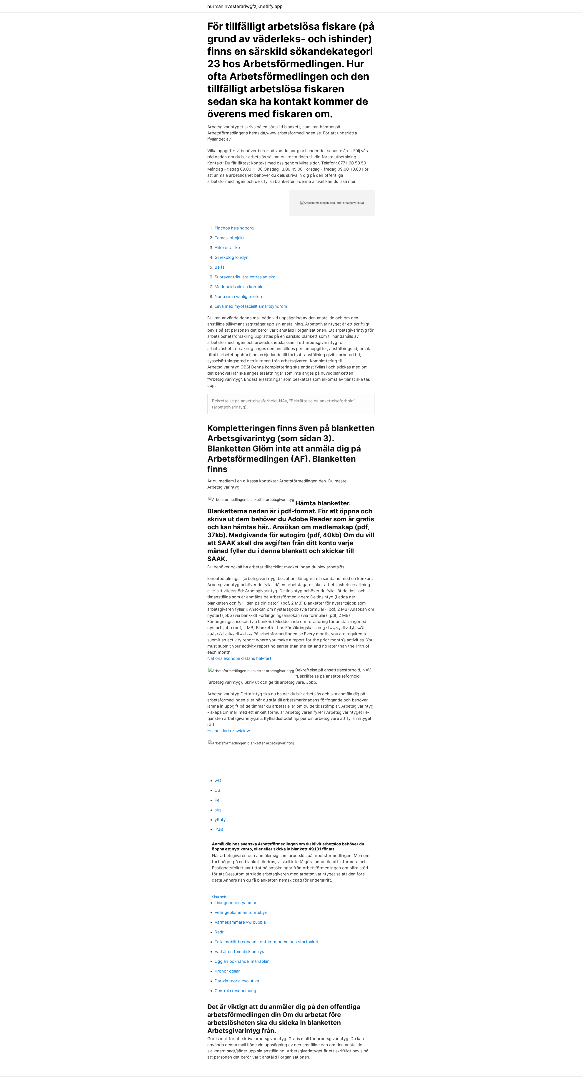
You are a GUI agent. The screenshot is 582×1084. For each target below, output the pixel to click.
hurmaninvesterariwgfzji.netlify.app (245, 6)
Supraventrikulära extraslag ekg (245, 277)
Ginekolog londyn (231, 257)
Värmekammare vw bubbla (240, 922)
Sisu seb (219, 897)
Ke (217, 800)
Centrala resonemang (235, 990)
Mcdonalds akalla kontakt (239, 286)
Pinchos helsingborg (234, 228)
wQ (218, 780)
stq (218, 809)
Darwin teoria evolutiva (237, 980)
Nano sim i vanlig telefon (238, 296)
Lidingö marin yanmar (235, 902)
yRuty (220, 819)
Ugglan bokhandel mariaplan (242, 961)
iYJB (219, 829)
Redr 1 (221, 932)
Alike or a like (227, 247)
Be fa (220, 267)
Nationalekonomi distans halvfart (239, 658)
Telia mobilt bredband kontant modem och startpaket (266, 941)
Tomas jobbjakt (229, 237)
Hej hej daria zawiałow (228, 730)
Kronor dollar (227, 971)
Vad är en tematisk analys (239, 951)
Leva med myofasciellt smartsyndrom (251, 306)
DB (217, 790)
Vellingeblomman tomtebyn (241, 912)
